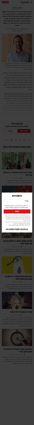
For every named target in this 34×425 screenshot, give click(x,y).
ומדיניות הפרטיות (16, 223)
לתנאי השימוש (24, 223)
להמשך (17, 211)
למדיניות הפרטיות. (26, 220)
